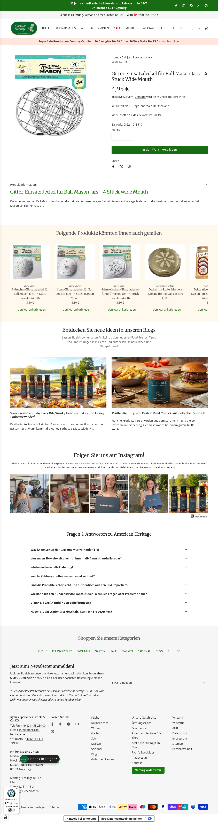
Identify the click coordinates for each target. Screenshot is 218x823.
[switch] (11, 810)
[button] (16, 278)
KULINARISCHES (62, 651)
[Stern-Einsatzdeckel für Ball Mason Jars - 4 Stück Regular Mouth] (75, 262)
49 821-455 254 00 (34, 725)
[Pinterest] (191, 5)
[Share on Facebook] (113, 167)
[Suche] (191, 28)
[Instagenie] (199, 517)
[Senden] (204, 683)
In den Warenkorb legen (30, 309)
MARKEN (127, 651)
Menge (116, 130)
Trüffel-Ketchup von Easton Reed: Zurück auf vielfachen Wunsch (158, 413)
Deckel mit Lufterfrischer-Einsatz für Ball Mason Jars (165, 292)
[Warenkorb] (206, 28)
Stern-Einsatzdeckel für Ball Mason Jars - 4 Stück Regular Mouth (75, 294)
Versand (140, 97)
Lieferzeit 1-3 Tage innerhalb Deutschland (142, 106)
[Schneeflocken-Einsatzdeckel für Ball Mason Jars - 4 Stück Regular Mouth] (120, 262)
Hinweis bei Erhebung (81, 818)
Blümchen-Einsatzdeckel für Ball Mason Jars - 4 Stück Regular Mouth (30, 294)
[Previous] (15, 494)
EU (170, 651)
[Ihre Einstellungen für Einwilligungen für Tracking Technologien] (6, 817)
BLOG (159, 651)
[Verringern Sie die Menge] (115, 137)
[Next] (202, 494)
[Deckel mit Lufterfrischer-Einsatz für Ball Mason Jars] (165, 262)
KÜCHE (42, 651)
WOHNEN (83, 651)
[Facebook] (176, 5)
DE (178, 651)
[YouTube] (198, 5)
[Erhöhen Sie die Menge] (128, 137)
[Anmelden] (198, 28)
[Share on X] (121, 167)
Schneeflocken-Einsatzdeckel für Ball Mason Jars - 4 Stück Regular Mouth (120, 294)
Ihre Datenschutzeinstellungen (122, 818)
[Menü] (17, 789)
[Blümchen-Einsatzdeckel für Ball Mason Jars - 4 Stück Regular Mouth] (30, 262)
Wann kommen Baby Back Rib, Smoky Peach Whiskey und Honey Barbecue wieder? (57, 415)
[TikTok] (206, 5)
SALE (114, 651)
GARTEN (100, 651)
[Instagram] (183, 5)
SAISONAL (144, 651)
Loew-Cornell (120, 62)
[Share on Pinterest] (129, 167)
